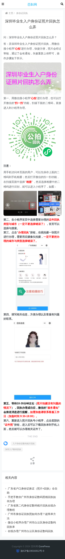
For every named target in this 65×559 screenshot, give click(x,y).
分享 (32, 463)
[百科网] (32, 3)
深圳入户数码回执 (13, 449)
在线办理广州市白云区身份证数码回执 (30, 531)
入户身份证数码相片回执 (24, 443)
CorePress (44, 546)
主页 (10, 13)
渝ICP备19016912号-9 (32, 551)
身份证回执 (22, 13)
